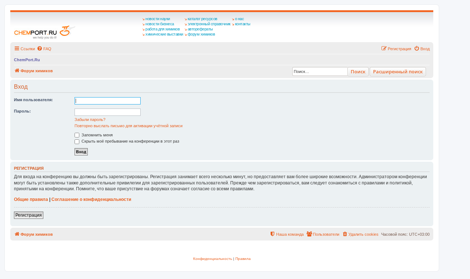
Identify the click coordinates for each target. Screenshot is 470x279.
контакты (242, 24)
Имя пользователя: (33, 100)
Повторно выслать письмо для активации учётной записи (128, 126)
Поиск (358, 71)
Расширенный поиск (398, 71)
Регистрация (28, 215)
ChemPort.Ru (27, 60)
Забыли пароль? (90, 119)
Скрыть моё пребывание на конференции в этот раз (129, 141)
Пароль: (22, 111)
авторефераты (200, 29)
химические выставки (164, 34)
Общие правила (31, 199)
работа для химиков (162, 29)
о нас (239, 18)
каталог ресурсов (202, 18)
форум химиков (201, 34)
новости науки (157, 18)
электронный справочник (209, 24)
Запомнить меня (96, 135)
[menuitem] (44, 48)
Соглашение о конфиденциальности (91, 199)
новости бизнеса (159, 24)
